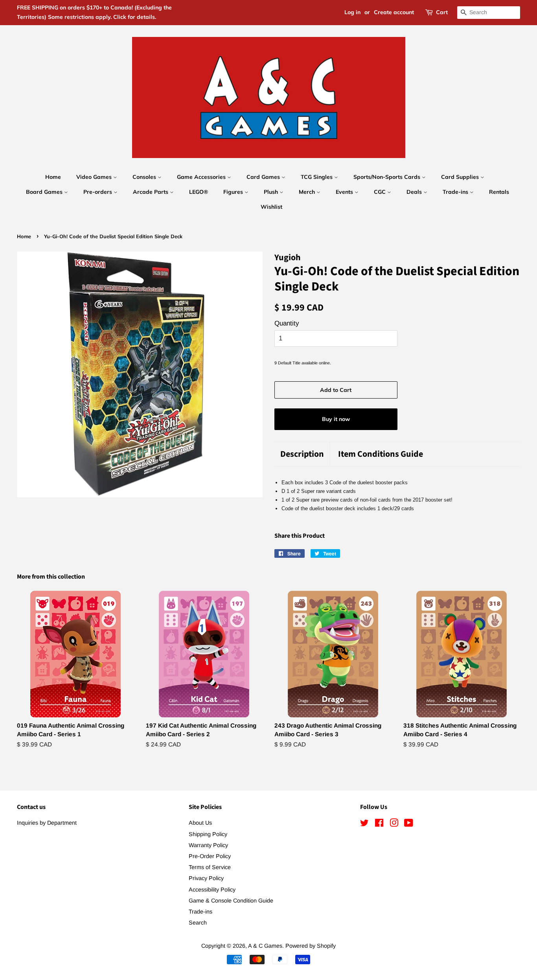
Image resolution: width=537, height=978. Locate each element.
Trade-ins (456, 191)
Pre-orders (98, 191)
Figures (234, 191)
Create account (394, 12)
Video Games (94, 176)
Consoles (145, 176)
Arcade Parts (151, 191)
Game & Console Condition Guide (231, 900)
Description (302, 454)
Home (53, 176)
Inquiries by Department (47, 823)
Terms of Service (210, 867)
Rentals (499, 191)
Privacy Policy (206, 878)
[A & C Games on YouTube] (408, 824)
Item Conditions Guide (380, 454)
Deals (414, 191)
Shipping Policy (208, 834)
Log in (352, 12)
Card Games (263, 176)
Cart (442, 12)
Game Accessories (202, 176)
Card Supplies (460, 176)
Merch (307, 191)
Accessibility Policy (212, 889)
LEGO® (198, 191)
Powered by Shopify (310, 946)
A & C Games (265, 946)
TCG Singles (317, 176)
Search (198, 922)
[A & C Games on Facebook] (379, 824)
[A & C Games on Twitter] (364, 824)
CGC (380, 191)
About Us (200, 823)
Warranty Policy (208, 845)
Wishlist (271, 206)
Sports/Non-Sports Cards (387, 176)
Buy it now (336, 419)
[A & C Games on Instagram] (394, 824)
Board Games (45, 191)
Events (345, 191)
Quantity (286, 323)
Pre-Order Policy (210, 856)
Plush (272, 191)
